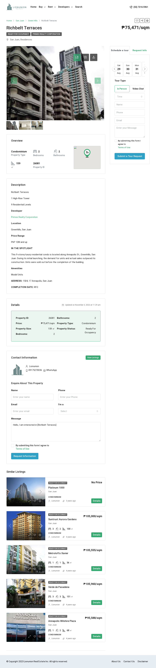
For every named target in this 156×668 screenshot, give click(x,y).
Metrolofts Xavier (58, 553)
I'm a (61, 404)
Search (78, 7)
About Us (116, 661)
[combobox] (79, 411)
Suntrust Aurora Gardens (62, 519)
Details (96, 500)
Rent (50, 7)
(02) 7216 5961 (140, 7)
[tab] (77, 57)
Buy (41, 7)
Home (33, 7)
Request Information (25, 456)
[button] (87, 153)
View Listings (93, 358)
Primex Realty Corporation (46, 34)
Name (14, 390)
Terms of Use (22, 449)
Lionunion (55, 501)
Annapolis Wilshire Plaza (62, 621)
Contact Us (129, 661)
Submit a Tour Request (129, 156)
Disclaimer (143, 661)
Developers (64, 7)
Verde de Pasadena (58, 587)
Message (16, 418)
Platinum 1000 (56, 487)
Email (14, 404)
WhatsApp (51, 370)
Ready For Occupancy (18, 34)
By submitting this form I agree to (32, 447)
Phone (61, 390)
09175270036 (35, 370)
